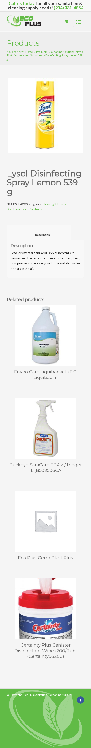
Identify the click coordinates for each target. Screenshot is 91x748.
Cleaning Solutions (62, 51)
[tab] (39, 232)
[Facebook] (80, 700)
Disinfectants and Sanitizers (25, 55)
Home (29, 51)
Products (23, 43)
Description (39, 234)
